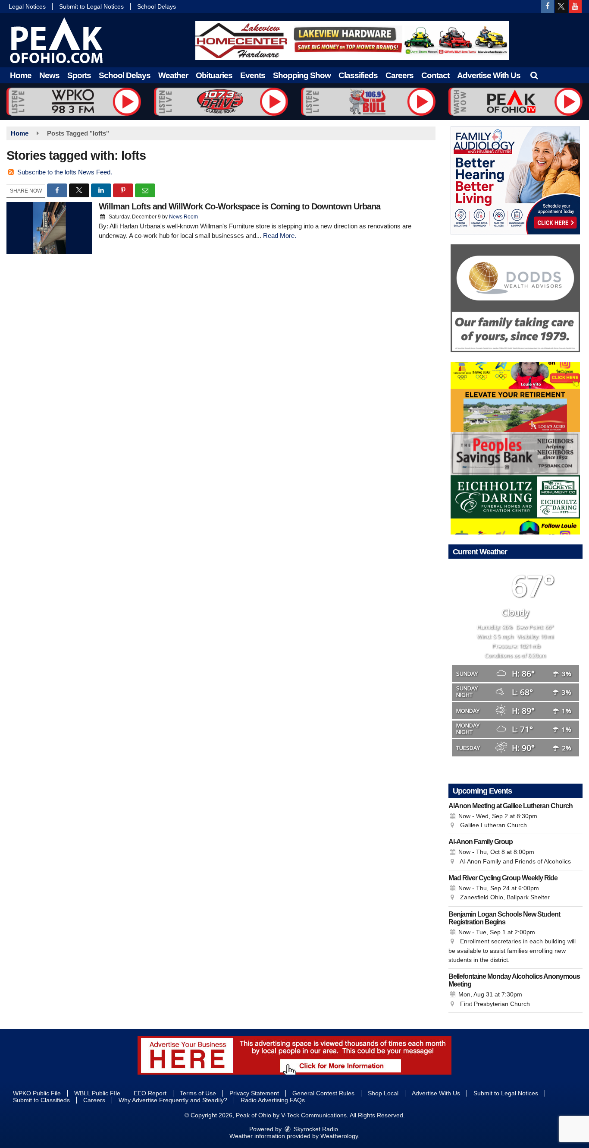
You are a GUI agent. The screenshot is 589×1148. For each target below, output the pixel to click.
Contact (435, 75)
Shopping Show (302, 75)
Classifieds (358, 75)
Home (20, 75)
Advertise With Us (488, 75)
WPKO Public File (37, 1093)
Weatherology (339, 1135)
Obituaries (214, 75)
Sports (79, 75)
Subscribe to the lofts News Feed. (64, 172)
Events (252, 75)
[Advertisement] (352, 40)
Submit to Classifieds (41, 1100)
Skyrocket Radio (315, 1129)
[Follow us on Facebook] (547, 6)
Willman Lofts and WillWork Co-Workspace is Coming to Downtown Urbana (239, 206)
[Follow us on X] (561, 6)
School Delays (156, 6)
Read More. (279, 235)
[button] (534, 75)
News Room (183, 217)
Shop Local (383, 1093)
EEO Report (150, 1093)
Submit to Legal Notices (91, 6)
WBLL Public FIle (97, 1093)
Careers (399, 75)
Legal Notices (27, 6)
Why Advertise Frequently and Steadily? (173, 1100)
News (49, 75)
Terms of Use (198, 1093)
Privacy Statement (254, 1093)
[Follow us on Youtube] (575, 6)
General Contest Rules (323, 1093)
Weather (173, 75)
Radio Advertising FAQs (273, 1100)
